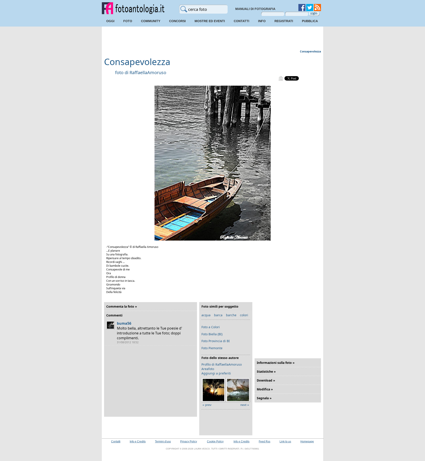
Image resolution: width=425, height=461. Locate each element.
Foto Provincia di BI (215, 341)
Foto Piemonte (211, 348)
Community (150, 21)
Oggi (110, 21)
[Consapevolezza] (213, 239)
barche (231, 315)
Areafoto (207, 369)
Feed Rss (264, 441)
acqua (206, 315)
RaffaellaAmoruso (147, 72)
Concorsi (177, 21)
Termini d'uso (163, 441)
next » (244, 405)
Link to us (285, 441)
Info (262, 21)
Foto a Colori (210, 327)
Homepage (307, 441)
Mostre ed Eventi (210, 21)
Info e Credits (138, 441)
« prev (207, 405)
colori (244, 315)
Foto (127, 21)
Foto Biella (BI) (211, 334)
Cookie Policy (215, 441)
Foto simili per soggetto (219, 306)
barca (218, 315)
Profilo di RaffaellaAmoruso (221, 364)
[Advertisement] (212, 39)
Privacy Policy (188, 441)
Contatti (241, 21)
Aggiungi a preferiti (216, 373)
